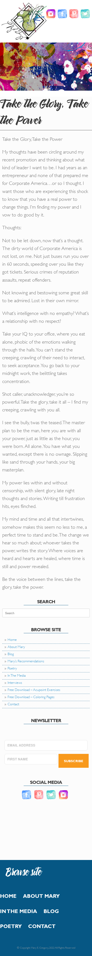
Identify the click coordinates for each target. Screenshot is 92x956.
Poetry (12, 668)
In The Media (17, 675)
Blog (11, 653)
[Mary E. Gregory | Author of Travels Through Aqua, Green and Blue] (24, 22)
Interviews (15, 682)
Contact (13, 703)
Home (12, 639)
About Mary (16, 646)
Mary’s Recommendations (26, 660)
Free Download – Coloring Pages (31, 696)
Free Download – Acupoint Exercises (34, 689)
